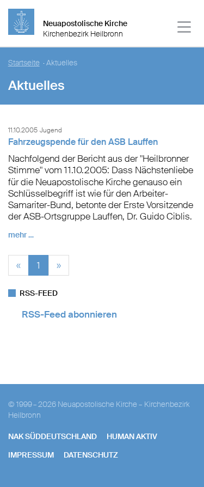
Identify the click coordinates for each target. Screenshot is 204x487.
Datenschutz (91, 455)
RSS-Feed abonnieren (69, 314)
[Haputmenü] (184, 28)
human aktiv (132, 436)
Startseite (24, 63)
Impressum (31, 455)
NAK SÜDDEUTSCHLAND (52, 436)
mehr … (21, 235)
